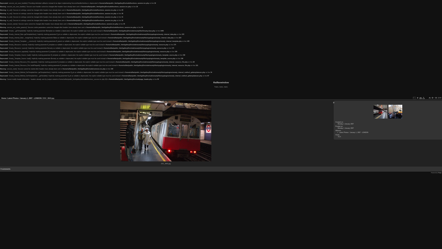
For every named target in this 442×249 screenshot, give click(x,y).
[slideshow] (417, 97)
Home (3, 98)
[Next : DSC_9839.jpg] (435, 97)
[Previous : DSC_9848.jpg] (432, 97)
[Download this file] (423, 97)
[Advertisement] (221, 92)
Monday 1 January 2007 (346, 124)
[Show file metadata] (420, 97)
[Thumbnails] (429, 97)
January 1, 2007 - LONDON (31, 98)
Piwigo (440, 172)
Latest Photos (13, 98)
